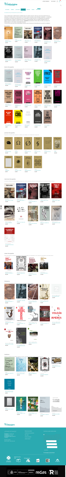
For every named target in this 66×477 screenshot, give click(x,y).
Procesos (28, 9)
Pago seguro (53, 1)
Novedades (6, 12)
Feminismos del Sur (8, 321)
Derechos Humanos (8, 243)
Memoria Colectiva (19, 199)
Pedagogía (36, 124)
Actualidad (7, 9)
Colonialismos (46, 104)
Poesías (16, 39)
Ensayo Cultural (56, 40)
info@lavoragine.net (12, 436)
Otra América (20, 12)
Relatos (30, 222)
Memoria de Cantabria (8, 59)
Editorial (23, 9)
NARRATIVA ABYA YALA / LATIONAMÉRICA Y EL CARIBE (24, 299)
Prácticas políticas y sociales (19, 59)
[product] (8, 33)
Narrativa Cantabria (8, 221)
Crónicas (41, 221)
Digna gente (7, 199)
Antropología (7, 40)
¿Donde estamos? (27, 438)
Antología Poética (19, 412)
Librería (12, 9)
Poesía (13, 12)
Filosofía (55, 104)
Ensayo (10, 12)
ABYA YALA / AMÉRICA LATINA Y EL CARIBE (34, 300)
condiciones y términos (51, 434)
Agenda (33, 9)
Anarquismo (42, 373)
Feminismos (26, 84)
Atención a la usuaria (28, 436)
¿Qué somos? (17, 9)
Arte (17, 221)
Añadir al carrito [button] (10, 28)
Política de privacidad (28, 431)
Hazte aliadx (38, 9)
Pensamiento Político (47, 60)
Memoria (15, 12)
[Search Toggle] (61, 5)
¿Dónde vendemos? (46, 1)
